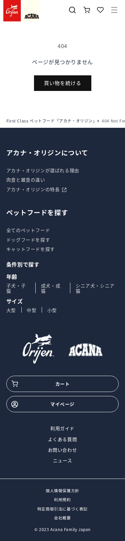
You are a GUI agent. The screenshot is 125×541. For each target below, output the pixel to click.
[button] (114, 10)
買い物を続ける (62, 82)
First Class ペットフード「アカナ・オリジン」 (51, 121)
